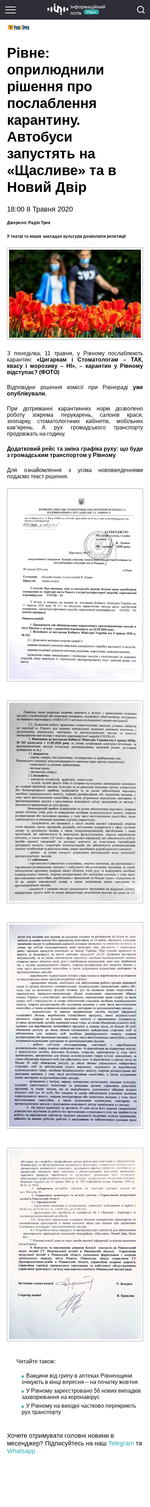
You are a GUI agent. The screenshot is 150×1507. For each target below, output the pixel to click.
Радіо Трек (38, 222)
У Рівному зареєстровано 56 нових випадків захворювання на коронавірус (81, 1394)
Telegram (121, 1443)
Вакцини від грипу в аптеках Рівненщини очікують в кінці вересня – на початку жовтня (80, 1379)
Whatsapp (21, 1451)
